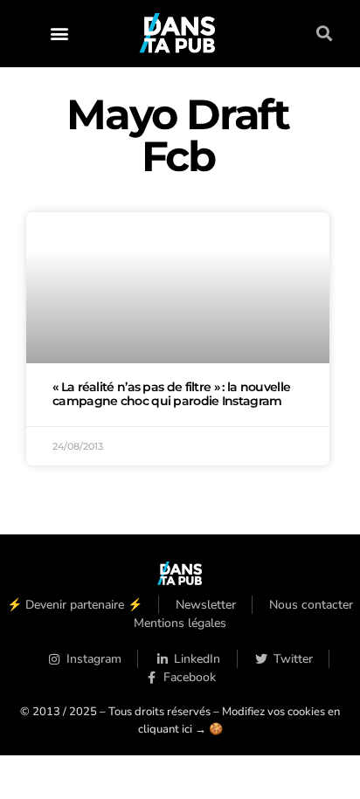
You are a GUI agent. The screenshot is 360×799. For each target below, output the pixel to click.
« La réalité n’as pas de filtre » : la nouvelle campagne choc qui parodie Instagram (171, 394)
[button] (59, 33)
